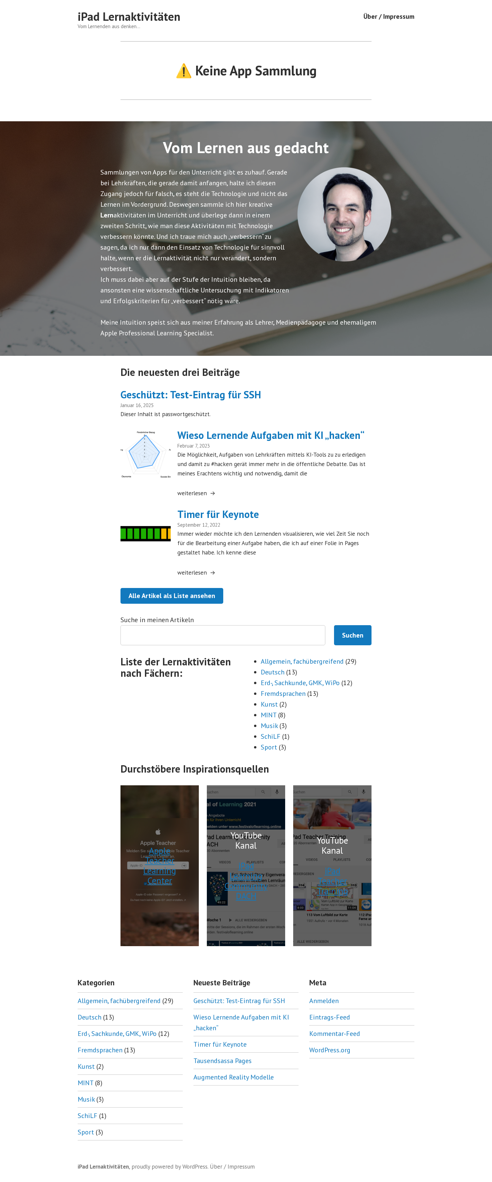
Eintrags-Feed (329, 1017)
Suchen (352, 635)
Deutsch (272, 672)
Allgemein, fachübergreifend (302, 661)
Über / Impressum (388, 16)
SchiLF (270, 736)
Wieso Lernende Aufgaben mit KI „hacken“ (270, 435)
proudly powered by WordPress (170, 1166)
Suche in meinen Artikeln (157, 619)
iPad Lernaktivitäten (129, 16)
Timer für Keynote (218, 514)
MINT (268, 715)
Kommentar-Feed (334, 1033)
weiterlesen (192, 493)
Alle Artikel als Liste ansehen (172, 595)
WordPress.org (329, 1050)
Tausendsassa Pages (222, 1060)
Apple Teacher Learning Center (159, 865)
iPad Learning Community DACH (246, 880)
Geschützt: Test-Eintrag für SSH (190, 394)
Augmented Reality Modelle (233, 1077)
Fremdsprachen (283, 693)
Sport (269, 747)
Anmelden (324, 1000)
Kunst (269, 704)
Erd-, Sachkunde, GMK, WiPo (300, 682)
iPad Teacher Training (332, 881)
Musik (269, 725)
